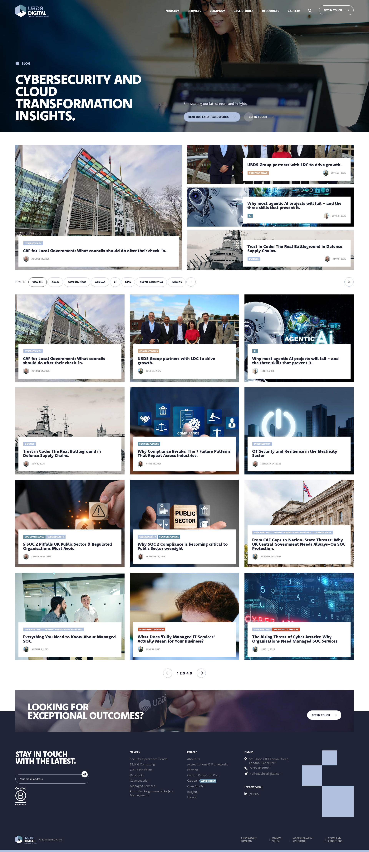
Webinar (100, 282)
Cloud (55, 282)
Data (128, 282)
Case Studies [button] (243, 11)
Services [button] (194, 11)
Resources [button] (270, 11)
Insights (177, 282)
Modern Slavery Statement (302, 839)
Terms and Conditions (335, 839)
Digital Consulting (151, 282)
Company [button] (217, 11)
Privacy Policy (276, 839)
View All (37, 282)
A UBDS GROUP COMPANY (249, 839)
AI (115, 282)
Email (19, 772)
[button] (32, 10)
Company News (77, 282)
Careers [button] (294, 11)
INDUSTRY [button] (172, 11)
